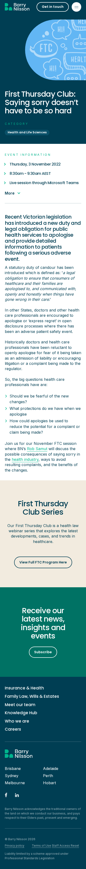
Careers (13, 729)
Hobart (49, 782)
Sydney (11, 775)
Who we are (17, 721)
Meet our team (20, 705)
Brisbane (13, 768)
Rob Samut (37, 448)
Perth (48, 775)
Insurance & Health (24, 688)
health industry (25, 459)
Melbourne (15, 782)
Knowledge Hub (21, 713)
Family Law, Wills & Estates (32, 696)
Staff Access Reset (65, 845)
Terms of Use (41, 845)
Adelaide (50, 768)
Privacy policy (14, 845)
